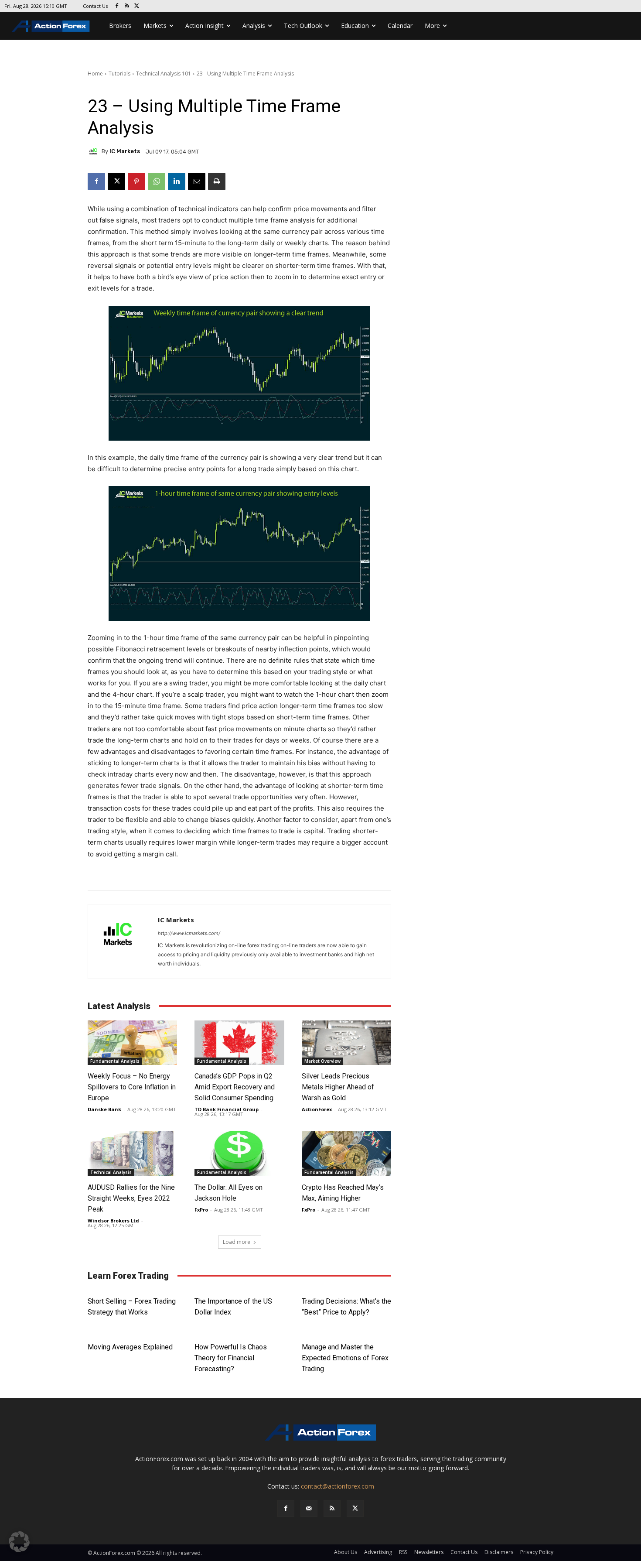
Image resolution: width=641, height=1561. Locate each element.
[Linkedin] (176, 181)
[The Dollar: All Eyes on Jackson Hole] (239, 1153)
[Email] (196, 181)
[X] (137, 6)
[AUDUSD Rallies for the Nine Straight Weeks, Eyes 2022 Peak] (132, 1153)
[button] (19, 1542)
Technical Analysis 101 (163, 73)
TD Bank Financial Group (226, 1109)
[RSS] (127, 6)
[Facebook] (117, 6)
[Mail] (308, 1508)
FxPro (201, 1209)
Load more (236, 1242)
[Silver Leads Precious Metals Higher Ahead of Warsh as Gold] (346, 1042)
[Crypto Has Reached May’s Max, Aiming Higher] (346, 1153)
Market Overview (322, 1061)
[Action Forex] (50, 26)
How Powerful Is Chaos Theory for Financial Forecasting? (230, 1358)
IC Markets (124, 151)
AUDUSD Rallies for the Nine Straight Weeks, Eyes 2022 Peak (131, 1198)
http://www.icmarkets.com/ (189, 933)
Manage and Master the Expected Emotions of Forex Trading (345, 1358)
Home (95, 73)
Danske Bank (104, 1109)
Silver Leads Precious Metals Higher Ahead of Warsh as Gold (338, 1087)
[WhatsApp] (156, 181)
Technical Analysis (111, 1172)
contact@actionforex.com (337, 1486)
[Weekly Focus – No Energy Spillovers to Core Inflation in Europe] (132, 1042)
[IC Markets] (95, 151)
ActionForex (317, 1109)
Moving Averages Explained (130, 1347)
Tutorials (119, 73)
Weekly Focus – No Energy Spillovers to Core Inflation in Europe (132, 1087)
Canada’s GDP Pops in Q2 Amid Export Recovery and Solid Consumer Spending (235, 1087)
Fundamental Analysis (115, 1061)
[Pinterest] (136, 181)
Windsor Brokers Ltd (113, 1220)
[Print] (216, 181)
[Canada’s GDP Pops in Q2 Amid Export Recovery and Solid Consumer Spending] (239, 1042)
